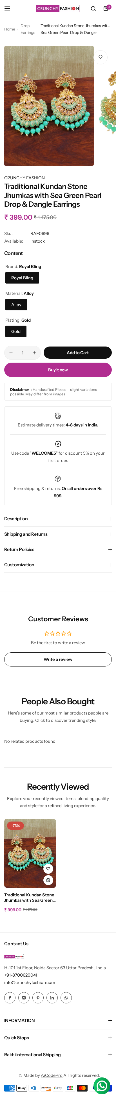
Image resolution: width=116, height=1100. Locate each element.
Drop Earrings (28, 29)
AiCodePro (52, 1075)
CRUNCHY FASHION (24, 177)
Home (9, 29)
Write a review (58, 659)
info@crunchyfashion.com (29, 982)
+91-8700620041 (20, 975)
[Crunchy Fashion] (58, 8)
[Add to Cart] (48, 880)
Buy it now (58, 370)
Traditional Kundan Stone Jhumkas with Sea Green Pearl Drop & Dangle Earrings (29, 897)
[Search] (93, 8)
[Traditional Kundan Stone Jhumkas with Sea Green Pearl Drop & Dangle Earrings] (30, 853)
